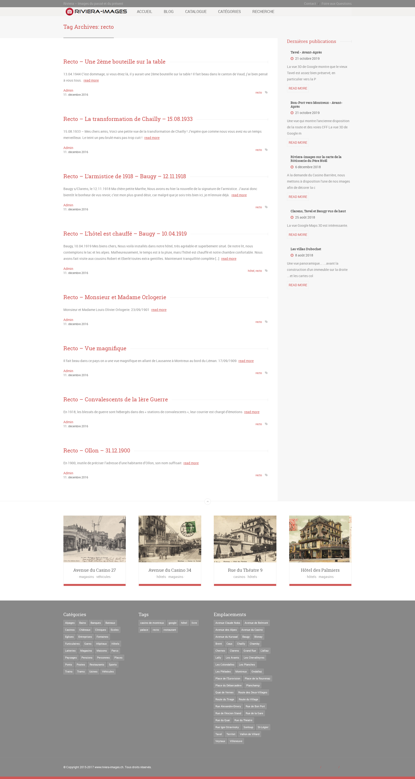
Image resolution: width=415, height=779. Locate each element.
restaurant (170, 629)
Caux (229, 643)
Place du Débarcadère (228, 685)
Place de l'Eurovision (227, 678)
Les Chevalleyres (254, 657)
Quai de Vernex (224, 692)
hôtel (251, 271)
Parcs (114, 650)
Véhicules (108, 671)
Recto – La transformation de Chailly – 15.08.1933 (128, 119)
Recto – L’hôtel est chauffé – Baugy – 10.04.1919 (125, 233)
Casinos (70, 629)
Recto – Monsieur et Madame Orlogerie (114, 297)
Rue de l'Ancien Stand (228, 713)
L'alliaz (265, 650)
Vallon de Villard (249, 734)
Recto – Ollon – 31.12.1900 (96, 450)
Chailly (241, 643)
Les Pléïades (223, 671)
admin (68, 90)
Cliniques (100, 629)
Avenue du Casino (252, 629)
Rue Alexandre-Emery (228, 706)
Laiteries (70, 650)
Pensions (86, 657)
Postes (81, 664)
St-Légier (263, 727)
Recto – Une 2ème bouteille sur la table (114, 61)
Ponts (68, 664)
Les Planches (247, 664)
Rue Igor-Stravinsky (227, 727)
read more (91, 80)
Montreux (241, 671)
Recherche (263, 11)
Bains (82, 622)
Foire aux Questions (337, 3)
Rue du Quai (222, 720)
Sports (113, 664)
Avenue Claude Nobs (227, 622)
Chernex (220, 650)
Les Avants (232, 657)
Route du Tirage (224, 699)
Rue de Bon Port (255, 706)
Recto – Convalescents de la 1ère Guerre (115, 399)
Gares (88, 643)
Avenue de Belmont (256, 622)
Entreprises (85, 636)
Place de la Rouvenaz (257, 678)
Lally (218, 657)
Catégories (229, 11)
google (173, 622)
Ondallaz (256, 671)
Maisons (102, 650)
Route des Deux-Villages (252, 692)
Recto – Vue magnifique (94, 348)
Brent (218, 643)
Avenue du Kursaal (226, 636)
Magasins (86, 650)
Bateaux (110, 622)
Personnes (103, 657)
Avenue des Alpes (226, 629)
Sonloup (248, 727)
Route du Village (248, 699)
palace (144, 629)
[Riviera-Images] (95, 13)
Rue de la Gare (254, 713)
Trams (81, 671)
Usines (93, 671)
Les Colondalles (224, 664)
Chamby (255, 643)
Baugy (246, 636)
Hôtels (115, 643)
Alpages (70, 622)
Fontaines (102, 636)
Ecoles (115, 629)
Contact (310, 3)
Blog (169, 11)
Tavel (218, 734)
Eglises (69, 636)
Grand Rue (250, 650)
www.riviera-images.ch (109, 767)
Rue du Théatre (243, 720)
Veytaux (220, 741)
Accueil (144, 11)
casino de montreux (152, 622)
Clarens (234, 650)
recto (259, 92)
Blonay (258, 636)
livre (194, 622)
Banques (96, 622)
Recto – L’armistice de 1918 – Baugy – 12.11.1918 (124, 176)
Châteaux (85, 629)
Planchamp (253, 685)
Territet (230, 734)
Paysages (71, 657)
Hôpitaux (101, 643)
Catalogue (196, 11)
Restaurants (97, 664)
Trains (69, 671)
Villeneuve (236, 741)
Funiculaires (72, 643)
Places (118, 657)
